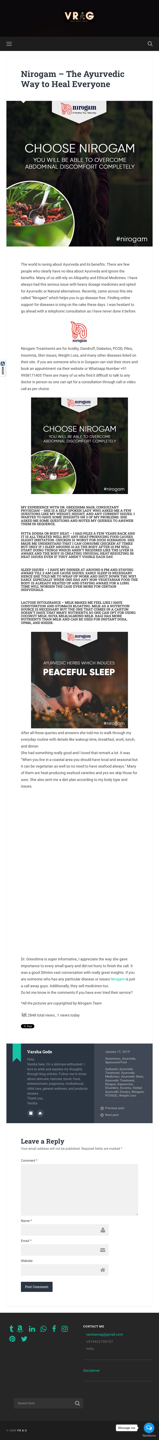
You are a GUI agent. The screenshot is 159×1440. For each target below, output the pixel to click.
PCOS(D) (111, 1095)
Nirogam (118, 979)
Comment (29, 1160)
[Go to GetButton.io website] (149, 1435)
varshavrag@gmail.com (104, 1334)
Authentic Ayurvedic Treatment (119, 1071)
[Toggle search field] (150, 44)
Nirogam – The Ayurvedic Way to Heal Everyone (72, 78)
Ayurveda (128, 1058)
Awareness (112, 1058)
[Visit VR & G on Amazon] (19, 1330)
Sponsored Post (116, 1062)
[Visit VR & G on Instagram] (65, 1330)
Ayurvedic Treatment (119, 1080)
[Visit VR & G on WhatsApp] (43, 1330)
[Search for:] (48, 1403)
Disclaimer (91, 1370)
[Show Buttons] (3, 375)
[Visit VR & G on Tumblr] (11, 1330)
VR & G (22, 1430)
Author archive (31, 1113)
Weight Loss (127, 1095)
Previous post (114, 1108)
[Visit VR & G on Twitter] (24, 1340)
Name (26, 1221)
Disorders (111, 1088)
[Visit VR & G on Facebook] (54, 1330)
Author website (40, 1113)
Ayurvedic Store (132, 1076)
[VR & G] (80, 18)
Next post (112, 1115)
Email (26, 1241)
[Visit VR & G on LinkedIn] (32, 1330)
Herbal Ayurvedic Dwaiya (123, 1089)
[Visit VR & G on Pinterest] (12, 1340)
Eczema (125, 1088)
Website (27, 1261)
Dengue (110, 1084)
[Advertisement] (79, 873)
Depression (125, 1084)
